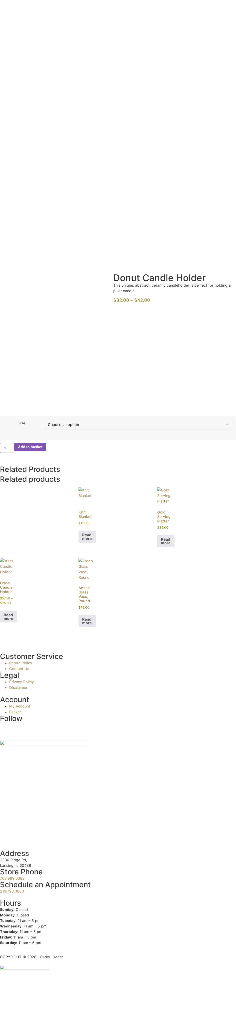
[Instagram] (6, 728)
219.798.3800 (12, 891)
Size (21, 423)
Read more (87, 537)
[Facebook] (31, 728)
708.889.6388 (12, 878)
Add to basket (30, 447)
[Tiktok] (18, 728)
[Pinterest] (44, 728)
